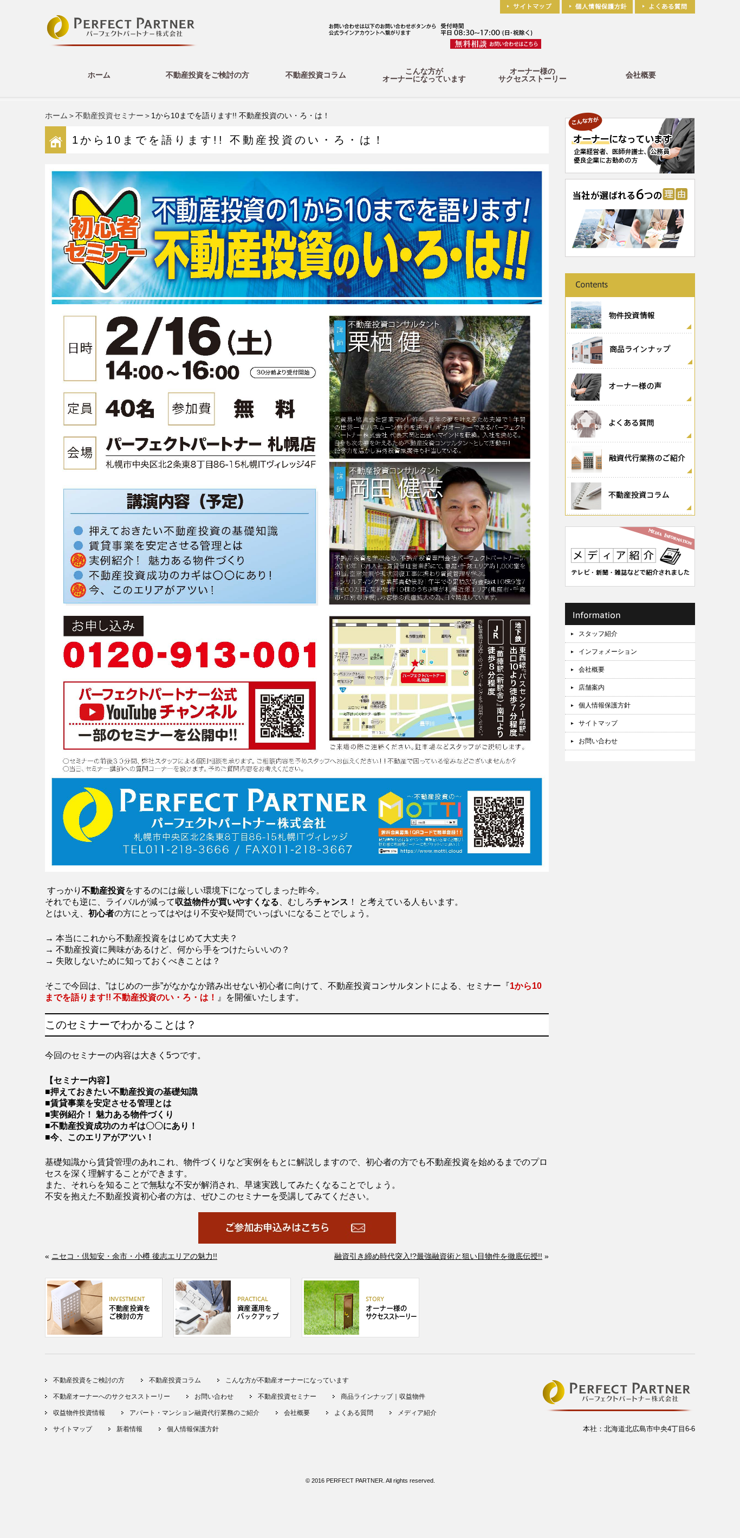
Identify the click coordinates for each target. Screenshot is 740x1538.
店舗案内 (592, 687)
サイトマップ (598, 723)
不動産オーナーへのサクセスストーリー (111, 1396)
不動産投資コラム (315, 75)
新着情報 (129, 1429)
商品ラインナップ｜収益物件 (383, 1396)
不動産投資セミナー (109, 115)
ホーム (99, 75)
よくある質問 (353, 1413)
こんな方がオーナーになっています (424, 74)
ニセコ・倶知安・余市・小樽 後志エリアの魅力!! (134, 1256)
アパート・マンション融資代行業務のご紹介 (194, 1413)
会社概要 (641, 75)
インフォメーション (608, 651)
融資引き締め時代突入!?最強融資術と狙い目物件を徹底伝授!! (438, 1256)
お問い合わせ (598, 741)
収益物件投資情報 (79, 1413)
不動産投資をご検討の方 (207, 75)
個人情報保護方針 (605, 705)
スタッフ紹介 (598, 634)
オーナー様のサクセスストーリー (532, 74)
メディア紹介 (417, 1413)
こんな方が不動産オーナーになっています (287, 1380)
